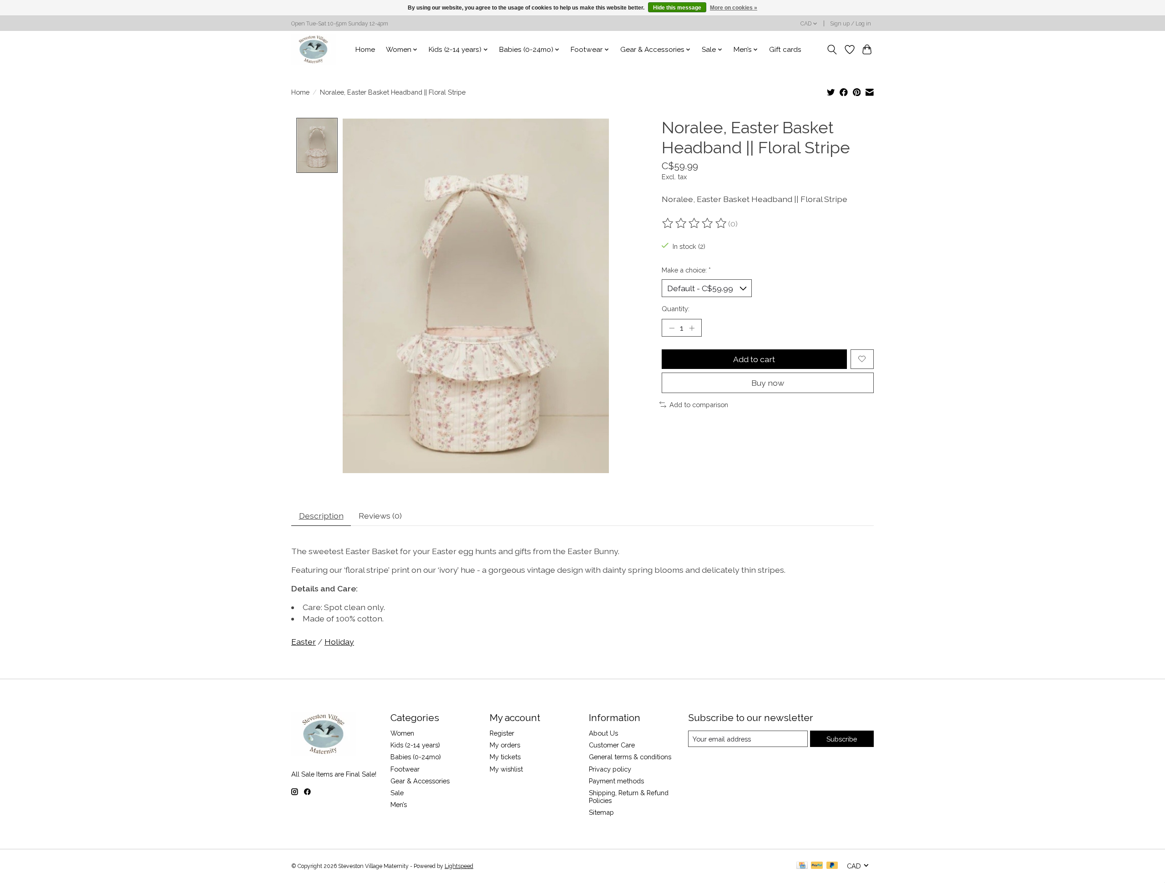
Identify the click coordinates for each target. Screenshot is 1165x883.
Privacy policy (610, 769)
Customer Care (612, 745)
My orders (505, 745)
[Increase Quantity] (691, 327)
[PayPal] (817, 866)
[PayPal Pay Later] (832, 866)
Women (402, 733)
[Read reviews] (695, 223)
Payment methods (616, 781)
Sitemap (601, 812)
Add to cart (754, 359)
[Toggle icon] (832, 49)
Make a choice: (686, 270)
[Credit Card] (802, 866)
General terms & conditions (630, 757)
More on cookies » (733, 8)
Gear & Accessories (420, 781)
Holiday (339, 641)
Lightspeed (459, 866)
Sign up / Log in (850, 23)
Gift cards (785, 49)
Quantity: (675, 309)
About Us (603, 733)
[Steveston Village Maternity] (313, 49)
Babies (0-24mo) (415, 757)
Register (502, 733)
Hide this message (677, 8)
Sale (397, 793)
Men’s (398, 804)
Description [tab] (321, 515)
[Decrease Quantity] (671, 327)
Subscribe (841, 739)
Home (365, 49)
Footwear (405, 769)
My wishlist (506, 769)
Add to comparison (698, 405)
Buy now (767, 383)
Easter (303, 641)
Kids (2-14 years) (415, 745)
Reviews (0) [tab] (380, 515)
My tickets (505, 757)
